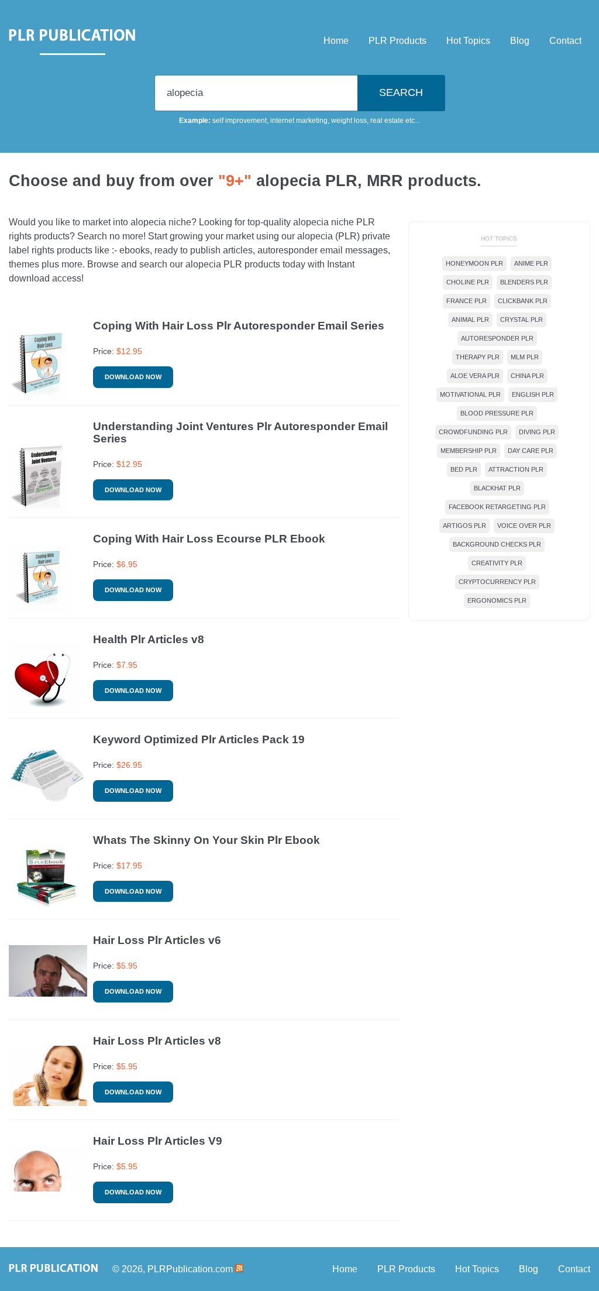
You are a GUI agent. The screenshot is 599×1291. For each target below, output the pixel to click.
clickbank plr (523, 300)
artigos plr (464, 525)
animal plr (470, 319)
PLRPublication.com (190, 1269)
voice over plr (524, 525)
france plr (466, 300)
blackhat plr (497, 488)
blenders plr (524, 282)
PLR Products (397, 41)
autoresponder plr (497, 338)
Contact (565, 41)
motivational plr (470, 394)
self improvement (239, 120)
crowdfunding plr (473, 431)
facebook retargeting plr (497, 506)
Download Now (133, 376)
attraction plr (515, 469)
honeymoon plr (474, 263)
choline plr (467, 282)
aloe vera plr (475, 375)
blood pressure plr (496, 413)
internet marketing (299, 120)
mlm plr (525, 356)
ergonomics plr (496, 600)
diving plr (537, 431)
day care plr (530, 450)
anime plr (531, 263)
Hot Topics (468, 41)
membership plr (468, 450)
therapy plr (478, 356)
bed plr (463, 469)
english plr (533, 394)
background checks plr (497, 544)
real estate (387, 120)
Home (336, 41)
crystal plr (521, 319)
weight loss (349, 120)
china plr (527, 375)
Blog (519, 41)
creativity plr (496, 562)
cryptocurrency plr (497, 581)
